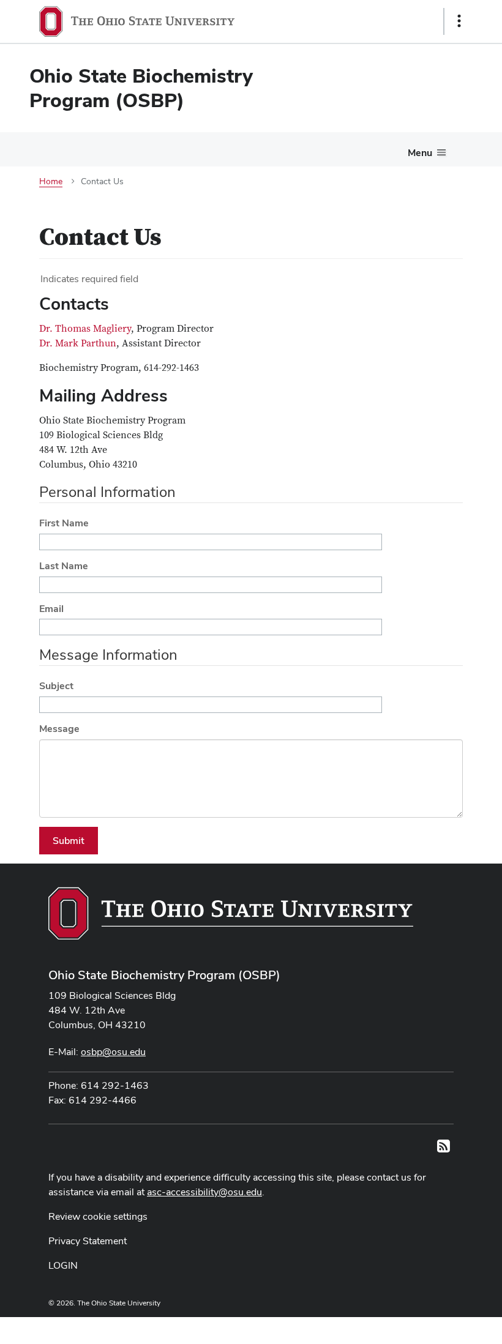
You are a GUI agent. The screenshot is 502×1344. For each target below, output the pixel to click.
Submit (68, 840)
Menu (420, 152)
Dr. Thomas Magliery (85, 329)
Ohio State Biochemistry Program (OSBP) (164, 975)
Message (59, 728)
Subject (56, 685)
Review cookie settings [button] (98, 1216)
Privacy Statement (87, 1240)
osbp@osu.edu (113, 1051)
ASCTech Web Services (416, 1327)
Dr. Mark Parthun (77, 343)
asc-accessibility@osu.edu (204, 1191)
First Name (64, 523)
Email (51, 608)
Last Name (63, 565)
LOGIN (63, 1265)
